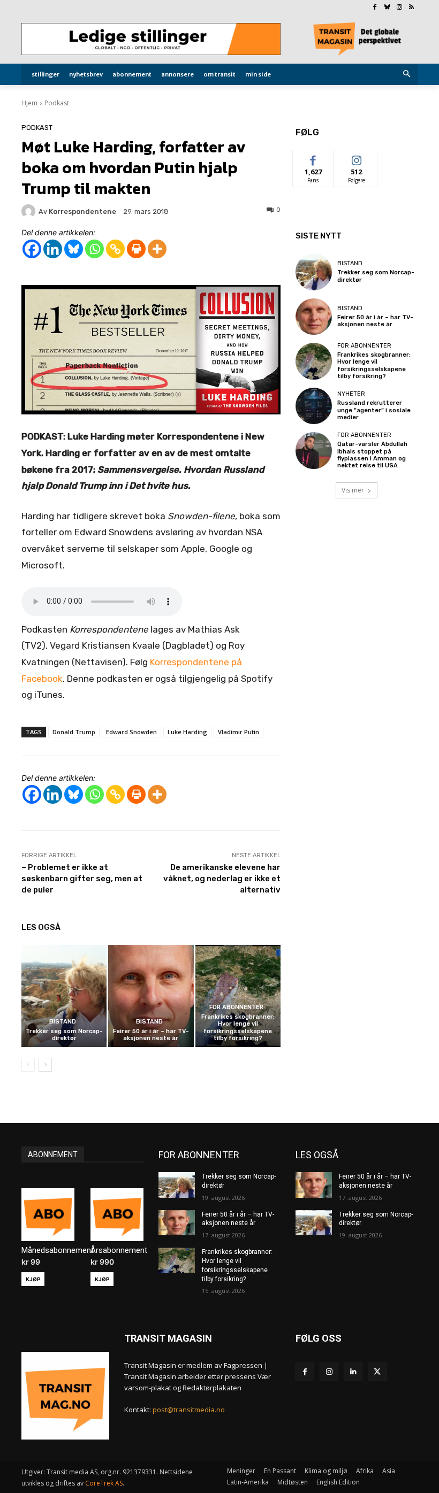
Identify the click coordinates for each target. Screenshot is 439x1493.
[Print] (136, 249)
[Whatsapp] (94, 249)
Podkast (56, 102)
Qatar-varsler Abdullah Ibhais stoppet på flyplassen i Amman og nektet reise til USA (372, 455)
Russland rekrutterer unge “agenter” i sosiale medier (374, 409)
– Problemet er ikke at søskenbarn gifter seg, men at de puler (81, 879)
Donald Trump (73, 732)
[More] (157, 249)
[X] (377, 1372)
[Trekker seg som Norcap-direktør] (64, 996)
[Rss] (411, 8)
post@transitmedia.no (189, 1409)
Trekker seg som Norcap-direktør (64, 1035)
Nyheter (351, 394)
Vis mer (353, 490)
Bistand (62, 1022)
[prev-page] (28, 1065)
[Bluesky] (387, 8)
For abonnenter (236, 1007)
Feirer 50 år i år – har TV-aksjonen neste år (151, 1035)
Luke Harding (187, 732)
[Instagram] (399, 8)
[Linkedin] (52, 249)
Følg (357, 158)
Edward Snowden (131, 732)
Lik (313, 158)
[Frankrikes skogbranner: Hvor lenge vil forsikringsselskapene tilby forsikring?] (238, 996)
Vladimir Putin (238, 732)
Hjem (29, 102)
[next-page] (45, 1065)
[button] (407, 75)
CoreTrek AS (104, 1483)
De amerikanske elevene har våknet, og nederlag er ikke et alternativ (222, 879)
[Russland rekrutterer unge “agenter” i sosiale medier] (314, 406)
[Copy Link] (115, 249)
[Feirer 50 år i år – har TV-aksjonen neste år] (150, 996)
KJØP (33, 1279)
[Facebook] (375, 8)
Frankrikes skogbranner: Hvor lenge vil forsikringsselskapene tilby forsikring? (238, 1027)
